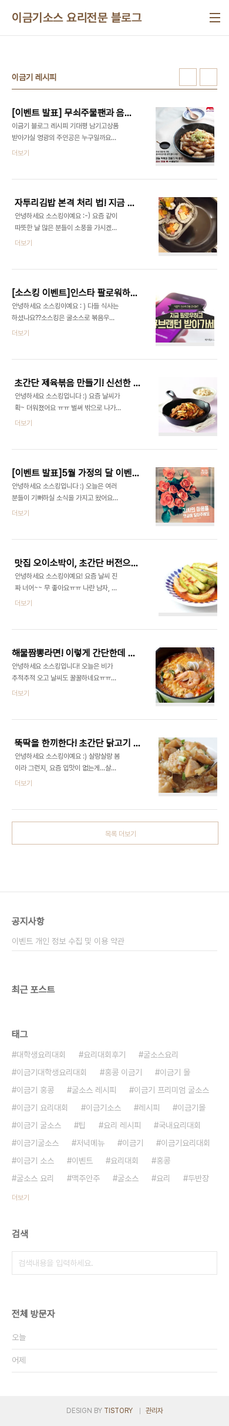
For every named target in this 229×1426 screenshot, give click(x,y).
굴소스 (128, 1178)
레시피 (149, 1107)
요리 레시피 (122, 1125)
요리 (163, 1178)
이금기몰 (191, 1107)
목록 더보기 (120, 834)
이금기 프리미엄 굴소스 (171, 1090)
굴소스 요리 (35, 1178)
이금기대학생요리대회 (51, 1072)
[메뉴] (215, 18)
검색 (205, 1263)
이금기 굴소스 (38, 1125)
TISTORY (118, 1411)
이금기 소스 (35, 1160)
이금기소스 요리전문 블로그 (77, 18)
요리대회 (124, 1160)
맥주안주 (86, 1178)
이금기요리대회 (185, 1143)
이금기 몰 (175, 1072)
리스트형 (208, 77)
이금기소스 (103, 1107)
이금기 (132, 1143)
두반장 (198, 1178)
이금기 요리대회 (42, 1107)
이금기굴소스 (37, 1143)
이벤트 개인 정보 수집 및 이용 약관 (68, 941)
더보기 (20, 1198)
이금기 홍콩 (35, 1090)
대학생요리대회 (41, 1054)
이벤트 (82, 1160)
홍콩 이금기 (123, 1072)
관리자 (154, 1411)
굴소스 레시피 (94, 1090)
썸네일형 (188, 77)
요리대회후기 (104, 1054)
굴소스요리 (161, 1054)
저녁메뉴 (90, 1143)
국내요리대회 (180, 1125)
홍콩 (163, 1160)
